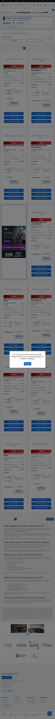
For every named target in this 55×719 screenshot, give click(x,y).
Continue (27, 363)
